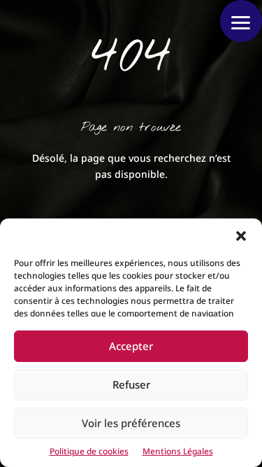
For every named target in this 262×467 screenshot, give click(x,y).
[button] (241, 236)
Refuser (131, 384)
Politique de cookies (89, 451)
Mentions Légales (178, 451)
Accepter (131, 346)
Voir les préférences (131, 423)
